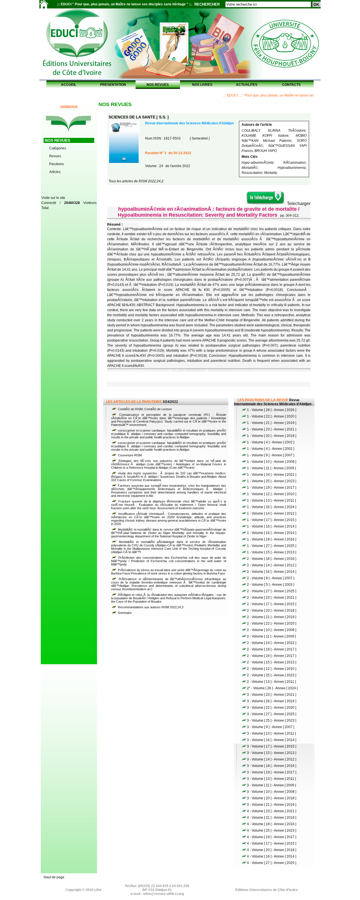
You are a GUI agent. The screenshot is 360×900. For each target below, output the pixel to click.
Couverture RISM (129, 455)
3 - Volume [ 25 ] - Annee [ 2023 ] (271, 720)
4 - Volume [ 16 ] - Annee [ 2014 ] (271, 856)
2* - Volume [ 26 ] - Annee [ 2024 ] (272, 688)
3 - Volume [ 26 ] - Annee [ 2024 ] (271, 701)
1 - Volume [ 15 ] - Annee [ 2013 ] (271, 552)
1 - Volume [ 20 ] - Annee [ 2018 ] (271, 436)
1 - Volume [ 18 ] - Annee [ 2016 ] (271, 539)
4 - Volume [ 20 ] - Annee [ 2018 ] (271, 850)
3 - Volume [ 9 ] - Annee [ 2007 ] (270, 727)
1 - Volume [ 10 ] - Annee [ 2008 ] (271, 462)
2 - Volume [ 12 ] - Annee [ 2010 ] (271, 669)
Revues (55, 156)
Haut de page (54, 877)
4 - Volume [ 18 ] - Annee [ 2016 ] (271, 824)
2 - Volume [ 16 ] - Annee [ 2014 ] (271, 572)
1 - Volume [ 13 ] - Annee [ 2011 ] (271, 500)
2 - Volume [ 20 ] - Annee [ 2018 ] (271, 610)
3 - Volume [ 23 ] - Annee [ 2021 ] (271, 695)
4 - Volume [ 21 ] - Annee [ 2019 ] (271, 818)
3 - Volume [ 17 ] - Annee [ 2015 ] (271, 746)
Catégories (57, 148)
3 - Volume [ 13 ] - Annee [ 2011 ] (271, 733)
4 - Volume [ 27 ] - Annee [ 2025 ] (271, 863)
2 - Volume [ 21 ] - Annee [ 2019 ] (271, 617)
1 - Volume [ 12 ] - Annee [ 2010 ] (271, 494)
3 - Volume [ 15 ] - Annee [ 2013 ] (271, 753)
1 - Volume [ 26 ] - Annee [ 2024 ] (271, 507)
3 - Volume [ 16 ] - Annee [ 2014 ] (271, 740)
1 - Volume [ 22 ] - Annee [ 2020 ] (271, 416)
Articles (54, 172)
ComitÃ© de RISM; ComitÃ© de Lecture (144, 409)
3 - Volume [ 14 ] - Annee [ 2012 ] (271, 759)
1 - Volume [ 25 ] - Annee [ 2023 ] (271, 481)
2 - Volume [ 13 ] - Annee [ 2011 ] (271, 682)
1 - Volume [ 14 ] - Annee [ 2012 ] (271, 513)
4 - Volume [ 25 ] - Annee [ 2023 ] (271, 830)
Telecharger (298, 203)
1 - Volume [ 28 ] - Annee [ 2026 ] (271, 410)
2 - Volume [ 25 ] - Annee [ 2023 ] (271, 675)
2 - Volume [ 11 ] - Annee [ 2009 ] (271, 636)
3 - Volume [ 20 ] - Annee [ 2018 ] (271, 798)
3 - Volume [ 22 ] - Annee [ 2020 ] (271, 708)
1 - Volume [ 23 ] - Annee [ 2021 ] (271, 429)
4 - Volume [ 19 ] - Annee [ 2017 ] (271, 837)
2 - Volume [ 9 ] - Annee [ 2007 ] (270, 578)
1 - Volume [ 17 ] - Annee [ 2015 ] (271, 520)
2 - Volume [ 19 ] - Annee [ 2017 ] (271, 649)
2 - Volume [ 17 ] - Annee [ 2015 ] (271, 604)
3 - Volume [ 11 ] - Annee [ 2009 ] (271, 785)
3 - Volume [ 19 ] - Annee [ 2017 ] (271, 772)
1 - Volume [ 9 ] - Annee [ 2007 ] (270, 455)
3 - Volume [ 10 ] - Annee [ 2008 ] (271, 792)
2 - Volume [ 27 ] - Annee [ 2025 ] (271, 591)
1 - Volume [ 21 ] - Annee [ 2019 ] (271, 423)
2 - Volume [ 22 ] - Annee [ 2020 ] (271, 623)
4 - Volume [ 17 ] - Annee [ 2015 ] (271, 843)
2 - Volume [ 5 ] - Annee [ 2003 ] (270, 585)
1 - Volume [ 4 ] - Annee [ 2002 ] (270, 442)
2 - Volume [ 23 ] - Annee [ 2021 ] (271, 598)
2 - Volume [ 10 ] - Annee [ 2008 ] (271, 630)
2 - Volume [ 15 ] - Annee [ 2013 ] (271, 662)
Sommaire (124, 612)
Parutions (56, 164)
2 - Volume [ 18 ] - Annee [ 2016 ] (271, 559)
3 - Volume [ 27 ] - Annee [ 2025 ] (271, 714)
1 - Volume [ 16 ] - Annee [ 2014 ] (271, 526)
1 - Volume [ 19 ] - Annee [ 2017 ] (271, 488)
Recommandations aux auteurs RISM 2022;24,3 (150, 607)
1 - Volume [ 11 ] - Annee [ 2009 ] (271, 468)
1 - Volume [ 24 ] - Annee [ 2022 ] (271, 475)
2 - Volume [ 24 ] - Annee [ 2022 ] (271, 643)
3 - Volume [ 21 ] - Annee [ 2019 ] (271, 805)
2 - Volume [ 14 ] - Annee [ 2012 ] (271, 565)
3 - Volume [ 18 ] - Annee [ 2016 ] (271, 766)
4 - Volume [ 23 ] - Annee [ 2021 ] (271, 811)
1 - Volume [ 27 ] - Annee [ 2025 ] (271, 546)
